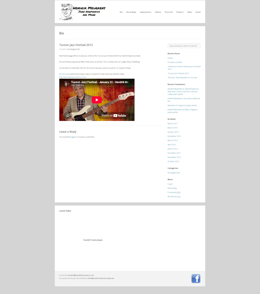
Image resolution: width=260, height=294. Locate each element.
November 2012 (174, 157)
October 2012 (173, 161)
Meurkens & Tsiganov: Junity (179, 105)
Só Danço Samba (175, 62)
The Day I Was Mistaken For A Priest (182, 78)
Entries (172, 188)
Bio (121, 12)
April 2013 (172, 145)
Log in (170, 184)
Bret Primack (64, 74)
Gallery (158, 12)
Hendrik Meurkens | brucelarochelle (182, 98)
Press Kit (169, 12)
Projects (180, 12)
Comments (174, 192)
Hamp (170, 58)
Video (189, 12)
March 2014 (173, 140)
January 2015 (173, 132)
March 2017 (173, 124)
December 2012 (174, 153)
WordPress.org (174, 197)
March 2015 (173, 128)
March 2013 (173, 149)
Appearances (145, 12)
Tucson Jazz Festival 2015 (76, 45)
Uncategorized (73, 49)
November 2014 (174, 136)
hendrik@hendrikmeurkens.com (81, 275)
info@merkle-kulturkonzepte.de (101, 278)
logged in (74, 137)
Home (198, 12)
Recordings (131, 12)
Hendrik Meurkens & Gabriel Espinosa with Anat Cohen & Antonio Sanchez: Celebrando (183, 91)
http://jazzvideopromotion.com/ (72, 77)
